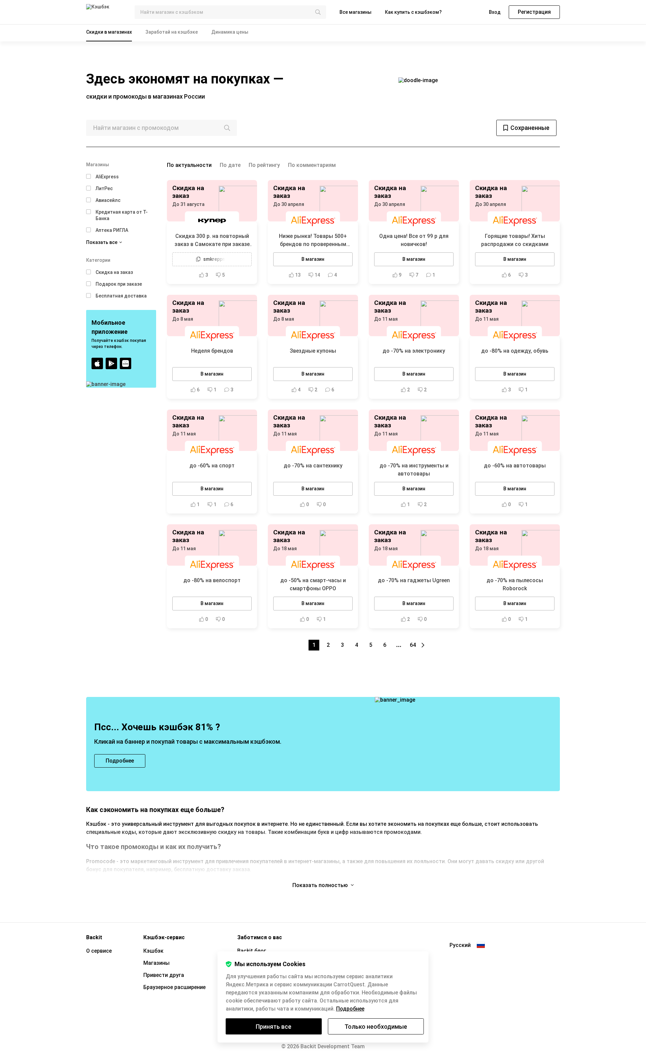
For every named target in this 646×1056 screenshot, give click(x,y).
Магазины (156, 963)
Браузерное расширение (174, 987)
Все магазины (355, 12)
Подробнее (350, 1009)
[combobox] (230, 12)
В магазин (312, 259)
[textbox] (230, 12)
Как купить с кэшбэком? (413, 12)
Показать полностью (320, 885)
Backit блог (251, 951)
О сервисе (99, 951)
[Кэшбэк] (105, 12)
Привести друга (163, 975)
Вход (495, 12)
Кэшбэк (153, 951)
